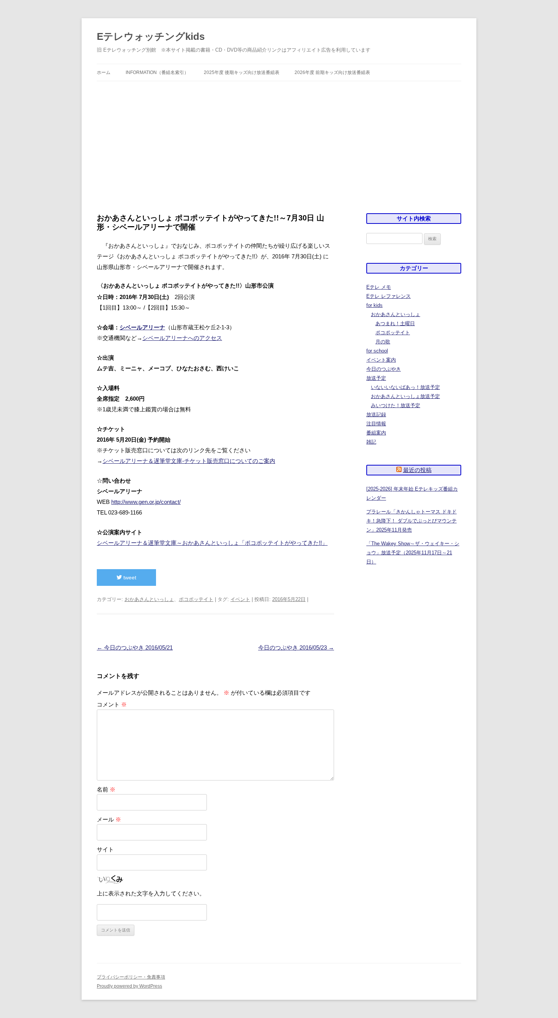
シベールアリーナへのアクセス (182, 338)
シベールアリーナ (142, 327)
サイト (105, 849)
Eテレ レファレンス (388, 296)
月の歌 (382, 342)
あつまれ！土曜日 (395, 323)
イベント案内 (381, 360)
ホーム (103, 72)
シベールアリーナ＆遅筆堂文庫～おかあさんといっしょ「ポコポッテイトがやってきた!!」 (212, 543)
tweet (129, 577)
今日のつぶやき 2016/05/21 (135, 647)
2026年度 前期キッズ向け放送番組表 (332, 72)
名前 (106, 789)
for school (377, 351)
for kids (374, 305)
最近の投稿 (417, 470)
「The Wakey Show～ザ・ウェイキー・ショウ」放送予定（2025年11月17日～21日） (412, 553)
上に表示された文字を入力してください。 (151, 893)
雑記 (371, 442)
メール (109, 819)
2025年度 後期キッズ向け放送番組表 (241, 72)
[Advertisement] (279, 147)
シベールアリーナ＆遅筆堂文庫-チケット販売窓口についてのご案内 (188, 461)
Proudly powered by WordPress (129, 986)
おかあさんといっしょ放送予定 (405, 396)
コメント (112, 704)
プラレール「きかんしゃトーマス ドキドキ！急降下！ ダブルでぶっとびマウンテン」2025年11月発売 (411, 521)
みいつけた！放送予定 (395, 405)
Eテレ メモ (378, 287)
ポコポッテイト (196, 599)
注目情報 (376, 423)
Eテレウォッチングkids (151, 36)
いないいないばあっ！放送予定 (405, 387)
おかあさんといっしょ (149, 599)
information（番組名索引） (157, 72)
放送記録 (376, 414)
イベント (240, 599)
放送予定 (376, 378)
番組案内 (376, 433)
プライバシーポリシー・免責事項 (131, 977)
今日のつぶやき (383, 369)
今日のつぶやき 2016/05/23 (296, 647)
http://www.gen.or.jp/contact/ (146, 502)
